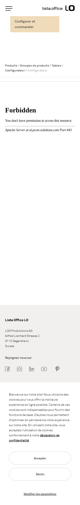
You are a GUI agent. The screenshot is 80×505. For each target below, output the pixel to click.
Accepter (40, 458)
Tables (56, 65)
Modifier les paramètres (40, 494)
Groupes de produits (34, 65)
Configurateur (15, 70)
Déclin (40, 474)
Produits (11, 65)
